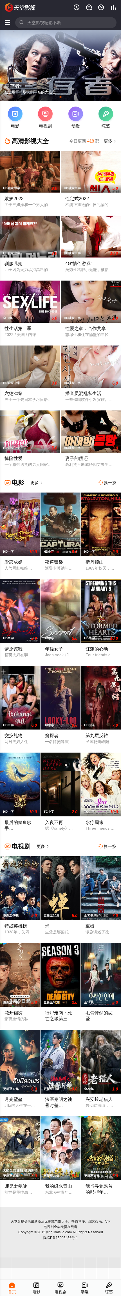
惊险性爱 (14, 458)
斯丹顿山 (95, 562)
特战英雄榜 (16, 925)
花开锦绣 (14, 1012)
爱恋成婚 (14, 562)
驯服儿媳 (14, 263)
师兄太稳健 (16, 1186)
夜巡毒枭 (54, 562)
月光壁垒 (14, 1099)
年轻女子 (54, 648)
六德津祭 (14, 393)
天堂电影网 (20, 7)
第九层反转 (97, 735)
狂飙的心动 (97, 648)
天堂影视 (17, 1221)
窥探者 (52, 735)
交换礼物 (14, 735)
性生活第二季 (18, 328)
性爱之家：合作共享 (85, 328)
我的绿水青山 (58, 1186)
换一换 (107, 482)
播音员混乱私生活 (83, 393)
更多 (109, 141)
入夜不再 (54, 822)
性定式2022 (77, 198)
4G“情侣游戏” (78, 263)
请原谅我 (14, 648)
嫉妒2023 (14, 198)
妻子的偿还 (76, 458)
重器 (90, 925)
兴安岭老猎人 (99, 1099)
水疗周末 (95, 822)
